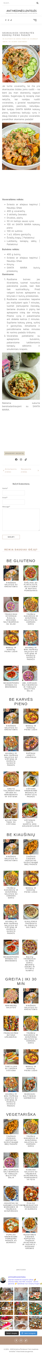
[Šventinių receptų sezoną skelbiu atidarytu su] (35, 1322)
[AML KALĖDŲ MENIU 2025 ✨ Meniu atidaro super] (6, 1308)
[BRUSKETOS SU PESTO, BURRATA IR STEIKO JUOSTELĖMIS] (6, 1294)
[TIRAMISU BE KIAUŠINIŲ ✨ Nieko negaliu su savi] (21, 1322)
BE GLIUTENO (8, 39)
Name (5, 488)
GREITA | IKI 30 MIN (10, 41)
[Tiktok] (11, 20)
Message (6, 506)
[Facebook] (16, 459)
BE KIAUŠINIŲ (33, 39)
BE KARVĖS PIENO (20, 39)
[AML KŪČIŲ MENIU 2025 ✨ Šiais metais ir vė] (21, 1308)
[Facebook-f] (6, 20)
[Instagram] (8, 20)
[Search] (37, 3)
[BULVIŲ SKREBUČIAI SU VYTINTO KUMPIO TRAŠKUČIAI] (35, 1308)
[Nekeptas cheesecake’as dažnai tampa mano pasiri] (6, 1322)
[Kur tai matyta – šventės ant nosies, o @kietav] (35, 1294)
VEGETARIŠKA (22, 41)
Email (5, 497)
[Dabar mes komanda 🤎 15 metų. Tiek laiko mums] (21, 1294)
